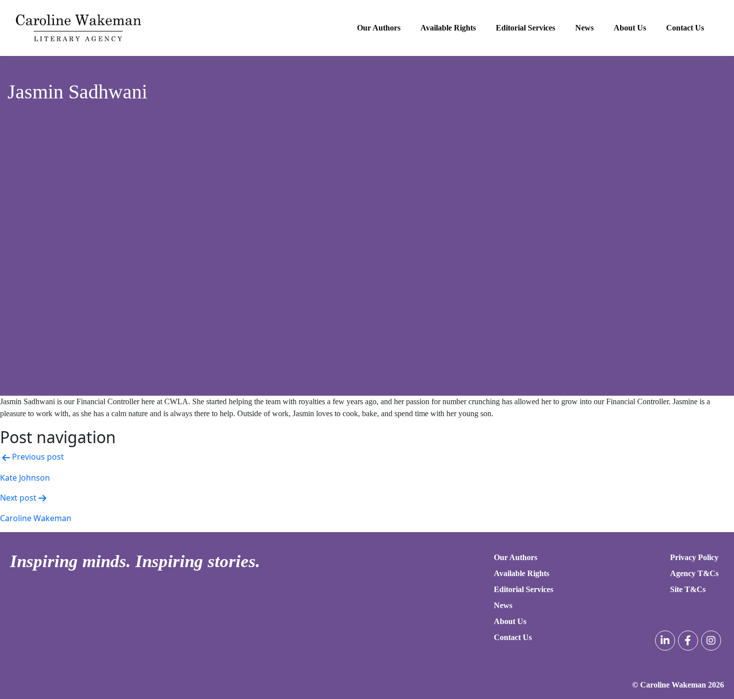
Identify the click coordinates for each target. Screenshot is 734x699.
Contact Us (685, 27)
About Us (630, 27)
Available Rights (448, 27)
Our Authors (378, 27)
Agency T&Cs (694, 573)
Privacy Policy (694, 557)
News (584, 27)
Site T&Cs (688, 589)
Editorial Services (525, 27)
